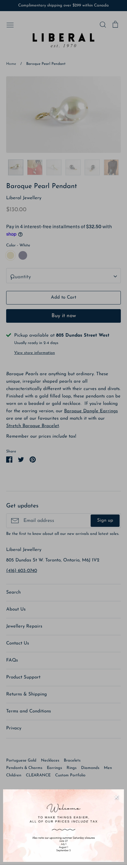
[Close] (116, 797)
